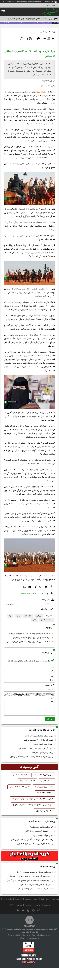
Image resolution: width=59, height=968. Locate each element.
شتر (34, 620)
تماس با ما (45, 899)
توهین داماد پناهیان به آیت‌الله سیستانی (34, 872)
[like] (29, 604)
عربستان (28, 615)
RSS (11, 905)
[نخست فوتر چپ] (29, 952)
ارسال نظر (45, 609)
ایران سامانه (24, 938)
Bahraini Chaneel (45, 792)
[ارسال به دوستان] (26, 39)
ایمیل (52, 676)
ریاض (38, 615)
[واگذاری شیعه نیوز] (29, 22)
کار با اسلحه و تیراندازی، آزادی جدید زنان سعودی (31, 637)
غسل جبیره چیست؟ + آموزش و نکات (35, 888)
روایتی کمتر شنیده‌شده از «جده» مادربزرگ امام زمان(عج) (31, 756)
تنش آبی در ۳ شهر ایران (43, 744)
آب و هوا (18, 899)
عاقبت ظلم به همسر (20, 775)
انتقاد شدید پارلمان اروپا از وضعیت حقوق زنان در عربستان (28, 641)
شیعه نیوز (41, 92)
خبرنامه (19, 905)
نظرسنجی (37, 905)
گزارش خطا (46, 599)
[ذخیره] (30, 39)
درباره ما (55, 899)
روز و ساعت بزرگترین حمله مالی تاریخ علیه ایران (35, 843)
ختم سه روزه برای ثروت (44, 786)
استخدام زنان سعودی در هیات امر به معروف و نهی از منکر (28, 633)
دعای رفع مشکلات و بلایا (19, 786)
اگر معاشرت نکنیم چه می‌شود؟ (41, 827)
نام (53, 667)
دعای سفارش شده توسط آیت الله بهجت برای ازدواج (33, 804)
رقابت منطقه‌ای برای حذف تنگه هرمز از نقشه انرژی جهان (31, 839)
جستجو (28, 905)
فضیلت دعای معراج (27, 780)
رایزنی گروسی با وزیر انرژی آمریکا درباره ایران (36, 748)
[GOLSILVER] (29, 856)
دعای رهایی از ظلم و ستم (43, 775)
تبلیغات (47, 905)
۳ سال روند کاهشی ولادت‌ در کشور (36, 884)
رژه (10, 615)
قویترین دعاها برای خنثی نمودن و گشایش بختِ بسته (32, 798)
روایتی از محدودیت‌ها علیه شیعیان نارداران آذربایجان (30, 880)
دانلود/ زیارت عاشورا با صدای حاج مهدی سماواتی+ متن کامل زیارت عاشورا (29, 18)
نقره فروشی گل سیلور (44, 810)
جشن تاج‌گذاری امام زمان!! (42, 835)
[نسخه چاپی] (21, 39)
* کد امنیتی (49, 685)
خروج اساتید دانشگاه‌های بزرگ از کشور (38, 736)
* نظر (52, 698)
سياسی (43, 31)
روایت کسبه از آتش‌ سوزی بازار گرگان (39, 831)
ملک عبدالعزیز (46, 620)
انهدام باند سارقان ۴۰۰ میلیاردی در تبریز (38, 740)
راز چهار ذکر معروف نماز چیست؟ (41, 752)
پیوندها (28, 899)
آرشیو (36, 899)
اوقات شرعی (7, 899)
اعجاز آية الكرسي (47, 780)
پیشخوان (51, 31)
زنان (18, 615)
